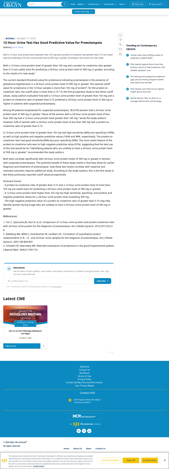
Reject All (131, 460)
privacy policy (56, 286)
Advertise (84, 366)
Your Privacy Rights (84, 385)
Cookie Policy (38, 466)
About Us (77, 448)
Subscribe (101, 281)
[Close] (165, 460)
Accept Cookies (149, 460)
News (73, 4)
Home (66, 448)
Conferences (93, 4)
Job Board (84, 373)
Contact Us (84, 369)
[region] (84, 460)
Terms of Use (84, 376)
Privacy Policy (84, 379)
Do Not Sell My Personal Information (84, 382)
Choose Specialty (81, 11)
